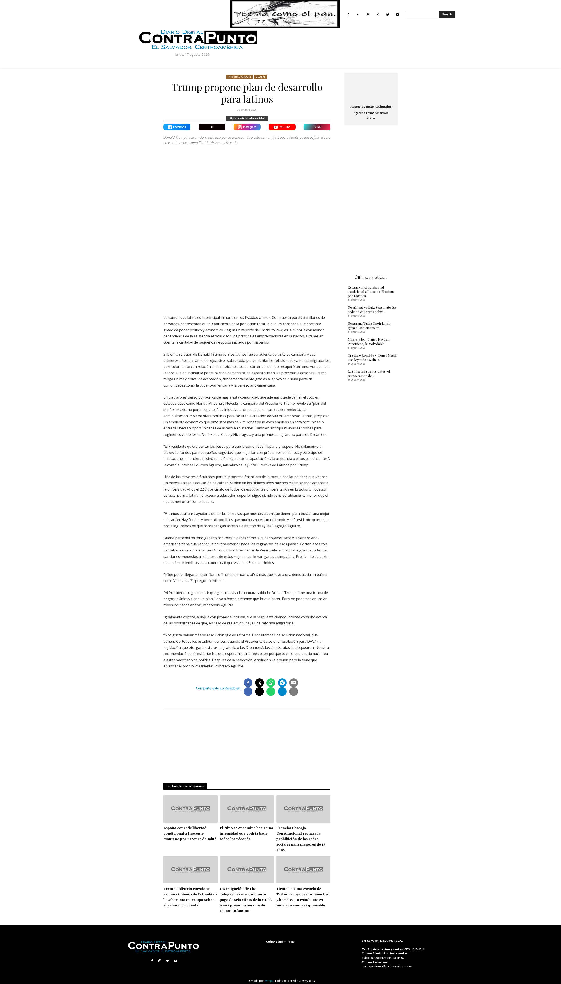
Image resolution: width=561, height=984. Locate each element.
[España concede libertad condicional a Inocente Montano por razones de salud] (190, 809)
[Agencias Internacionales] (371, 87)
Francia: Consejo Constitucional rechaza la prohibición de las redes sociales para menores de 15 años (300, 839)
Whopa (269, 981)
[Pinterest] (368, 14)
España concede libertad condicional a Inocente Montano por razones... (371, 291)
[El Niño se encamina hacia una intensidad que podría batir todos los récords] (247, 809)
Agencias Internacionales (371, 106)
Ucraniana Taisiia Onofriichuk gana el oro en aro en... (369, 325)
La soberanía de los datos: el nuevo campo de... (369, 373)
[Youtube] (397, 14)
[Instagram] (358, 14)
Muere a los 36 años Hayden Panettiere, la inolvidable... (368, 341)
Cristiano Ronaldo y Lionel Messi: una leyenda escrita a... (372, 357)
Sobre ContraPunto (280, 942)
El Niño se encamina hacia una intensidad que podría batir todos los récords (246, 833)
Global (260, 76)
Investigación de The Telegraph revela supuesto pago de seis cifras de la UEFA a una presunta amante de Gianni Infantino (246, 900)
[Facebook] (348, 14)
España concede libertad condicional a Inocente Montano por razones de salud (190, 833)
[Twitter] (387, 14)
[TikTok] (378, 14)
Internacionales (239, 76)
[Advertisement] (246, 273)
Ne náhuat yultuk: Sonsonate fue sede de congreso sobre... (372, 309)
